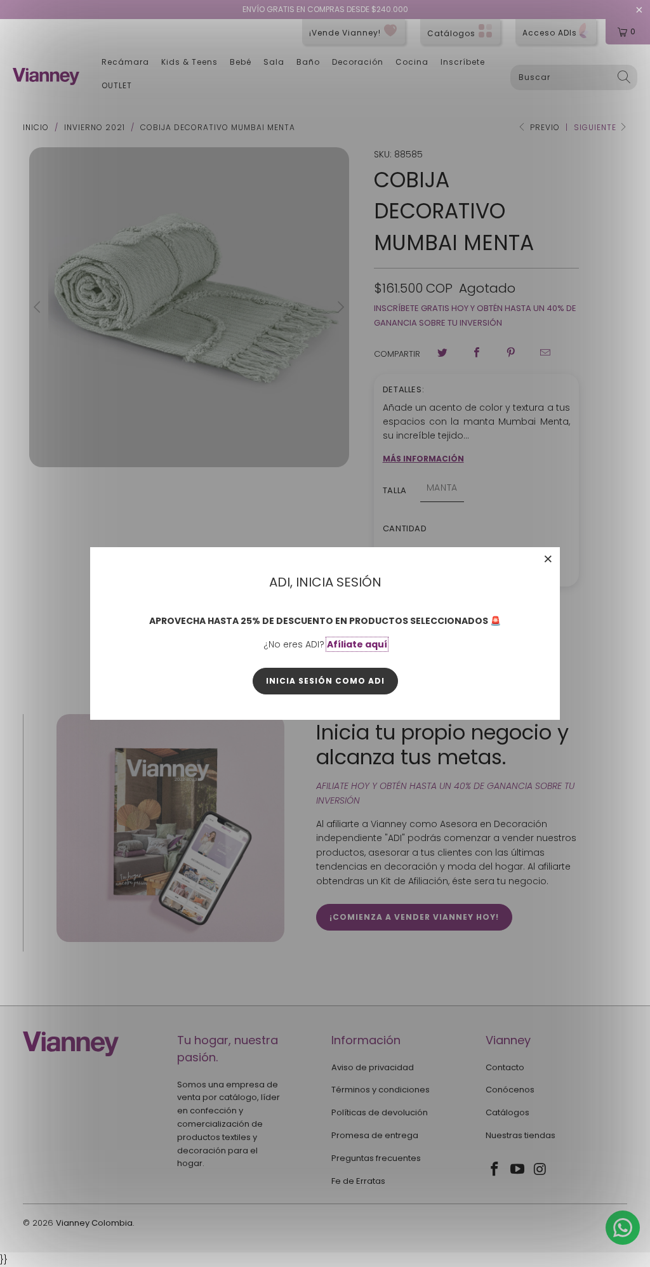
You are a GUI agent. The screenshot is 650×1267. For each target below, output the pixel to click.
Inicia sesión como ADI (325, 680)
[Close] (548, 558)
